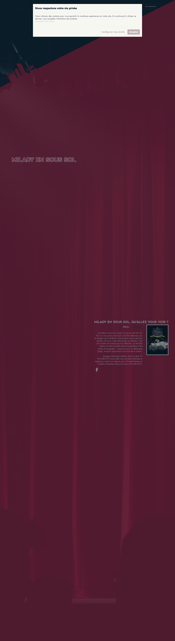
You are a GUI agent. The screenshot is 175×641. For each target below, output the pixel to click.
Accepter (133, 32)
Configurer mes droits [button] (113, 32)
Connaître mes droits (44, 21)
